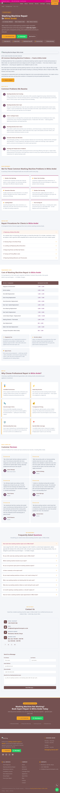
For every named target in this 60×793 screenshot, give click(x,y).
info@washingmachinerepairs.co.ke (18, 628)
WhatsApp (48, 1)
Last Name (33, 657)
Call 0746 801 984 (9, 36)
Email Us (33, 36)
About (26, 3)
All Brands (24, 769)
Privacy (3, 790)
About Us (24, 767)
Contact (55, 3)
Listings (48, 3)
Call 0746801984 (55, 1)
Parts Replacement (7, 773)
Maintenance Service (8, 769)
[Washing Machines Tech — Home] (6, 3)
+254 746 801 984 (12, 623)
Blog (23, 778)
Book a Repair (9, 80)
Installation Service (7, 771)
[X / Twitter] (9, 754)
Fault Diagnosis (7, 764)
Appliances (24, 773)
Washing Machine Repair (9, 767)
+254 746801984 (45, 767)
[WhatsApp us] (57, 790)
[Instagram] (6, 754)
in (8, 644)
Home (21, 3)
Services (31, 3)
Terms (7, 790)
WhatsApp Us (38, 718)
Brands (36, 3)
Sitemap (11, 790)
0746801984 (7, 750)
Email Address (7, 663)
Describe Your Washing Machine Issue (12, 675)
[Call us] (57, 785)
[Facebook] (3, 754)
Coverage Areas (26, 771)
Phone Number (7, 669)
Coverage (42, 3)
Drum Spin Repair (7, 778)
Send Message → (30, 687)
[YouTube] (12, 754)
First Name (6, 657)
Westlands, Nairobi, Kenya (47, 764)
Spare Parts (25, 776)
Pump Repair (6, 776)
